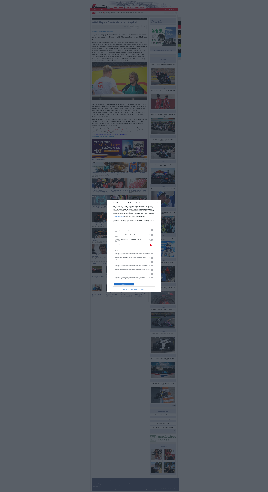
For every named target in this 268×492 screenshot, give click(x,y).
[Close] (158, 203)
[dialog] (134, 246)
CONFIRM (124, 284)
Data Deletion (126, 289)
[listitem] (134, 227)
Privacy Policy (142, 289)
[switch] (151, 230)
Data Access (134, 289)
